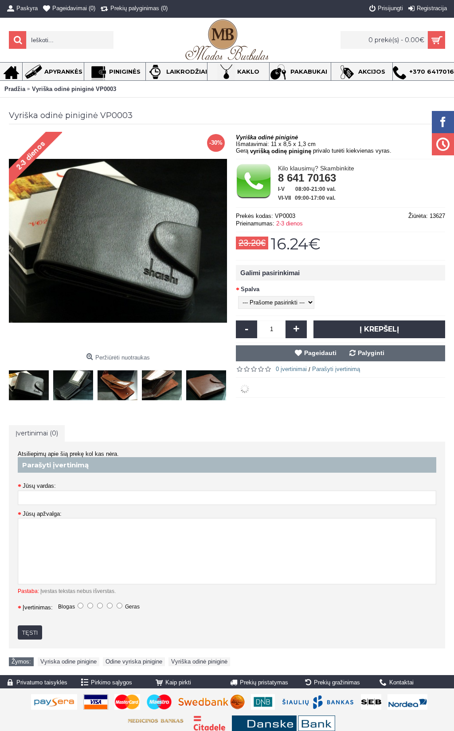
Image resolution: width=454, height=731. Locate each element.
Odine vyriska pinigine (134, 661)
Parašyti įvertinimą (336, 369)
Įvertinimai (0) (37, 433)
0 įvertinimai (291, 369)
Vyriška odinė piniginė (199, 661)
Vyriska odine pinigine (68, 661)
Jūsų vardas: (39, 485)
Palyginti (371, 352)
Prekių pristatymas (264, 682)
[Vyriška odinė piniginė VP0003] (31, 383)
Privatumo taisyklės (41, 682)
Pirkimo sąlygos (111, 682)
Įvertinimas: (38, 607)
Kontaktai (401, 682)
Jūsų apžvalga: (42, 513)
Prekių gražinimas (337, 682)
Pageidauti (320, 352)
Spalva (250, 289)
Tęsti (30, 632)
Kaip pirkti (178, 682)
